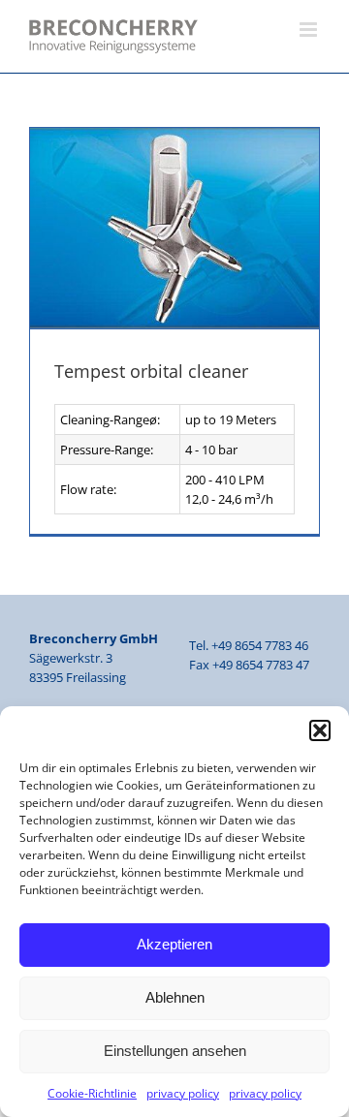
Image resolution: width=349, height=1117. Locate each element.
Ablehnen (175, 997)
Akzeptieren (174, 944)
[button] (320, 730)
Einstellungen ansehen (175, 1050)
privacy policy (182, 1093)
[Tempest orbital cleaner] (174, 228)
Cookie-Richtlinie (92, 1093)
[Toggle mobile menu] (310, 29)
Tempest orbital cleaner (151, 371)
